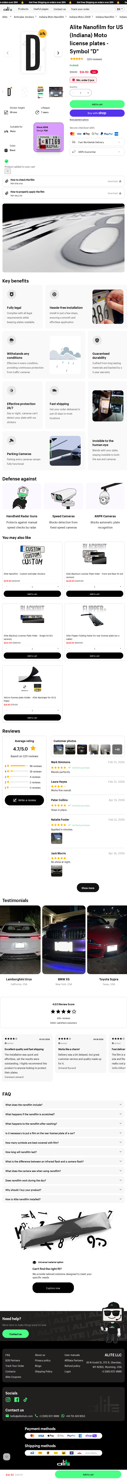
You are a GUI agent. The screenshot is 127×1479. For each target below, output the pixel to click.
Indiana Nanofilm (105, 16)
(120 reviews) (94, 59)
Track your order (80, 9)
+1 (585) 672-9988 (112, 1371)
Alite (4, 16)
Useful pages (41, 9)
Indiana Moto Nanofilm (51, 16)
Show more (88, 888)
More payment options (79, 119)
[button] (97, 142)
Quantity (73, 86)
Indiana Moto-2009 (79, 16)
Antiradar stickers (24, 16)
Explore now (53, 1288)
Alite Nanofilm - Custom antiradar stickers (24, 573)
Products (23, 9)
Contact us (60, 9)
